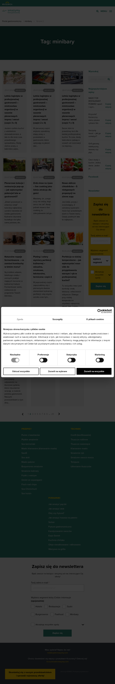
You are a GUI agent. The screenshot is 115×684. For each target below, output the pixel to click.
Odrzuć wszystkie (21, 371)
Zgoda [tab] (20, 319)
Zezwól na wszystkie (94, 371)
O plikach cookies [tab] (95, 319)
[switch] (43, 360)
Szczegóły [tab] (57, 319)
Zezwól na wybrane (57, 371)
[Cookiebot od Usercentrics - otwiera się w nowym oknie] (99, 311)
